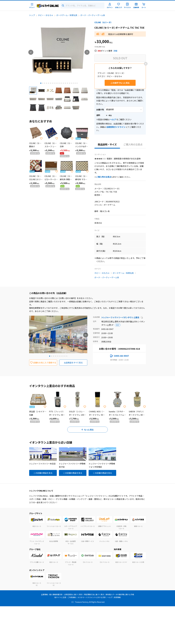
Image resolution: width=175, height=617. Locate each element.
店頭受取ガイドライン (115, 126)
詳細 (115, 50)
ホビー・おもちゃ (45, 15)
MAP (117, 325)
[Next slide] (87, 52)
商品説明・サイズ (107, 144)
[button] (33, 90)
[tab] (40, 83)
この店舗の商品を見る (42, 472)
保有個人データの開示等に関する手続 (120, 594)
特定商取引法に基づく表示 (94, 594)
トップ (32, 15)
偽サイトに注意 (60, 597)
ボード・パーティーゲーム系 (92, 15)
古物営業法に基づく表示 (73, 594)
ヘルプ (113, 119)
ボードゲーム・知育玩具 (66, 15)
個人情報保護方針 (56, 594)
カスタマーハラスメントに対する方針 (92, 597)
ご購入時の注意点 (132, 144)
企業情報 (44, 594)
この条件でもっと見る (120, 82)
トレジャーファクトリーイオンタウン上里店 (120, 317)
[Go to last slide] (30, 52)
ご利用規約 (72, 597)
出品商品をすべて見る (73, 362)
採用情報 (117, 597)
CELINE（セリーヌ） (103, 22)
